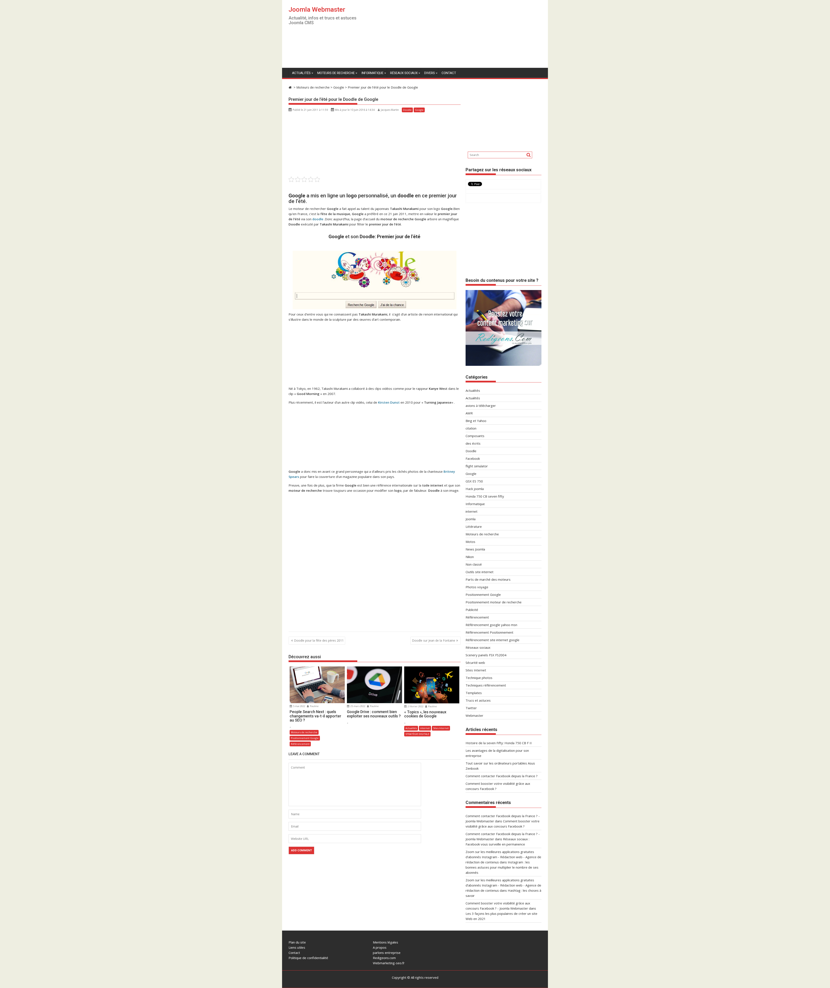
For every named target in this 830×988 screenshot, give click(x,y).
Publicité (472, 609)
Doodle (407, 109)
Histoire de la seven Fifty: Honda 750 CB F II (499, 743)
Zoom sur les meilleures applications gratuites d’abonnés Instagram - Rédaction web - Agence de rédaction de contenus (503, 857)
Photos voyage (477, 587)
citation (471, 428)
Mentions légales (385, 942)
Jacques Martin (390, 110)
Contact (449, 73)
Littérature (474, 526)
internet (425, 728)
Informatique (372, 73)
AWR (469, 413)
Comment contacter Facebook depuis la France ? (502, 776)
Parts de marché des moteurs (488, 579)
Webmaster (474, 715)
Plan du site (297, 942)
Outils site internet (479, 572)
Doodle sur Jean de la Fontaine (433, 640)
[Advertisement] (455, 35)
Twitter (471, 708)
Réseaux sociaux (404, 73)
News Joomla (475, 549)
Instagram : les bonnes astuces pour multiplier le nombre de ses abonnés (502, 867)
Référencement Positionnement (489, 632)
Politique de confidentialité (308, 958)
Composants (475, 436)
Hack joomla (475, 489)
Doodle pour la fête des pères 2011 (319, 640)
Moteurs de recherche (336, 73)
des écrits (473, 443)
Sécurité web (475, 662)
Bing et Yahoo (476, 421)
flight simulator (477, 466)
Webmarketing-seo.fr (389, 963)
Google (419, 109)
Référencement (300, 743)
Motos (470, 541)
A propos (379, 947)
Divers (429, 73)
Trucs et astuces (478, 700)
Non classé (474, 564)
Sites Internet (441, 728)
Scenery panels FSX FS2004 (486, 655)
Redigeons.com (384, 958)
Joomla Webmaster (317, 9)
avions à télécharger (481, 405)
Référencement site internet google (492, 640)
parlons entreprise (387, 952)
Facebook (473, 458)
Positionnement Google (305, 738)
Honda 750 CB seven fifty (485, 496)
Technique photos (479, 678)
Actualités (301, 73)
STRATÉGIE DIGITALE (417, 734)
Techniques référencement (486, 685)
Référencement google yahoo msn (491, 625)
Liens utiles (297, 947)
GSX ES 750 (474, 481)
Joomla (471, 519)
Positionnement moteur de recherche (494, 602)
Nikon (470, 557)
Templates (474, 693)
